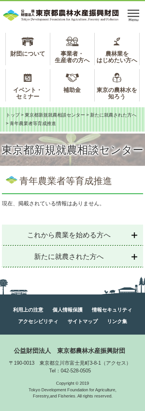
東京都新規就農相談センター (55, 115)
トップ (13, 115)
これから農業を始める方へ (69, 235)
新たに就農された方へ (113, 115)
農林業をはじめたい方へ (117, 56)
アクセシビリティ (38, 321)
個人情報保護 (68, 310)
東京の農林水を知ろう (117, 93)
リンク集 (117, 321)
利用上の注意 (28, 310)
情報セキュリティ (112, 310)
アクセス (116, 363)
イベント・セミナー (27, 93)
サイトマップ (83, 321)
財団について (27, 53)
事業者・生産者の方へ (72, 56)
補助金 (72, 89)
